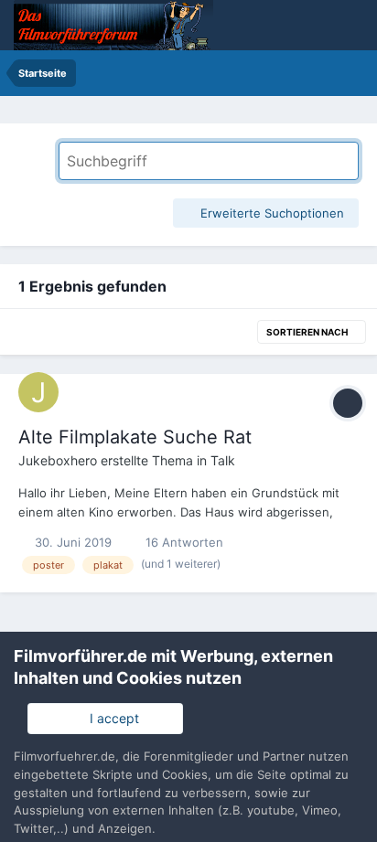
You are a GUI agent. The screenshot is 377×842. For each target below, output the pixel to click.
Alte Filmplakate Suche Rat (135, 437)
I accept (110, 718)
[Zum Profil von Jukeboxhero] (38, 392)
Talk (222, 460)
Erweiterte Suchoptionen (270, 213)
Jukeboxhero (57, 460)
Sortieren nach (308, 331)
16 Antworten (182, 542)
